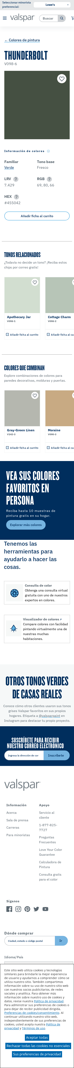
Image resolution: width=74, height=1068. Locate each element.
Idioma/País (13, 957)
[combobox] (48, 18)
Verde (9, 167)
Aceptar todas (37, 1037)
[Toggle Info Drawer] (48, 151)
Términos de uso (33, 1028)
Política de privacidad (49, 1001)
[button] (4, 18)
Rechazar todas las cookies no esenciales (38, 1046)
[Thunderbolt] (61, 79)
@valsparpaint (49, 716)
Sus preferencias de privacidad (37, 1054)
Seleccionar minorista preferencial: (16, 5)
